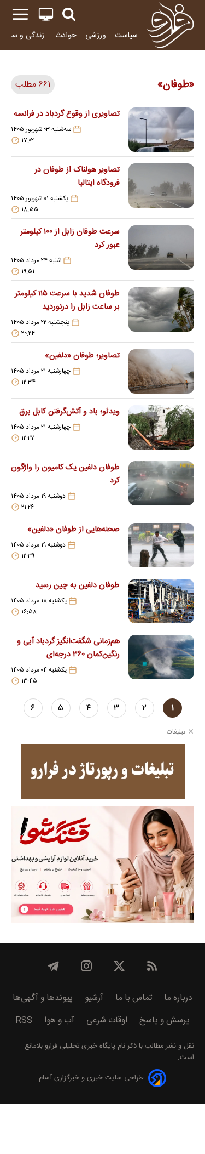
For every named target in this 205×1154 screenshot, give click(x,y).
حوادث (66, 35)
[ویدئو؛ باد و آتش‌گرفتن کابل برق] (161, 427)
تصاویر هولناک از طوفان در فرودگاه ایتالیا (77, 176)
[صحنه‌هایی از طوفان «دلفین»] (161, 545)
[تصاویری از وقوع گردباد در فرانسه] (161, 129)
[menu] (20, 14)
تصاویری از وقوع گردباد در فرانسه (67, 114)
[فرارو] (170, 25)
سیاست (126, 35)
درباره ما (178, 998)
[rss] (152, 966)
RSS (23, 1020)
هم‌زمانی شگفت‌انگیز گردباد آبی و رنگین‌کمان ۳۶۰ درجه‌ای (68, 648)
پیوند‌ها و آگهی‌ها (43, 998)
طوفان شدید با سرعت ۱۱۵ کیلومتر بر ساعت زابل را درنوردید (67, 300)
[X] (119, 966)
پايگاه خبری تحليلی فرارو (79, 1046)
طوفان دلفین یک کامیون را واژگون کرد (65, 474)
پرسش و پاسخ (164, 1020)
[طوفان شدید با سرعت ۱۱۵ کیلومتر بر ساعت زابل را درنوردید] (161, 312)
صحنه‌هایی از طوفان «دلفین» (73, 529)
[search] (68, 14)
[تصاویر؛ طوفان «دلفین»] (161, 371)
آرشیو (94, 998)
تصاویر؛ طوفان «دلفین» (82, 355)
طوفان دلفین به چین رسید (78, 585)
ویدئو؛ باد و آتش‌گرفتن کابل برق (69, 411)
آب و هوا (59, 1020)
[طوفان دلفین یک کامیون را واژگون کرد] (161, 486)
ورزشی (95, 35)
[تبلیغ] (103, 771)
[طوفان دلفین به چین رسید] (161, 601)
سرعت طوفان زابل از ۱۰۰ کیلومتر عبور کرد (70, 238)
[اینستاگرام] (86, 966)
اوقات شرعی (106, 1020)
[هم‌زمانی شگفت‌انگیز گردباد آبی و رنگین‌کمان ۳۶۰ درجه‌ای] (161, 660)
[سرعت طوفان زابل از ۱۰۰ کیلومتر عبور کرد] (161, 250)
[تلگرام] (53, 966)
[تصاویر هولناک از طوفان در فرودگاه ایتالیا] (161, 188)
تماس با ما (133, 998)
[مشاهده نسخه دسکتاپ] (46, 14)
